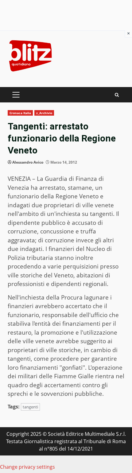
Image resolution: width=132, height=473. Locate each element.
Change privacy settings (27, 466)
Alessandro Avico (27, 162)
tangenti (30, 407)
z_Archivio (44, 113)
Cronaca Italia (20, 113)
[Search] (117, 95)
